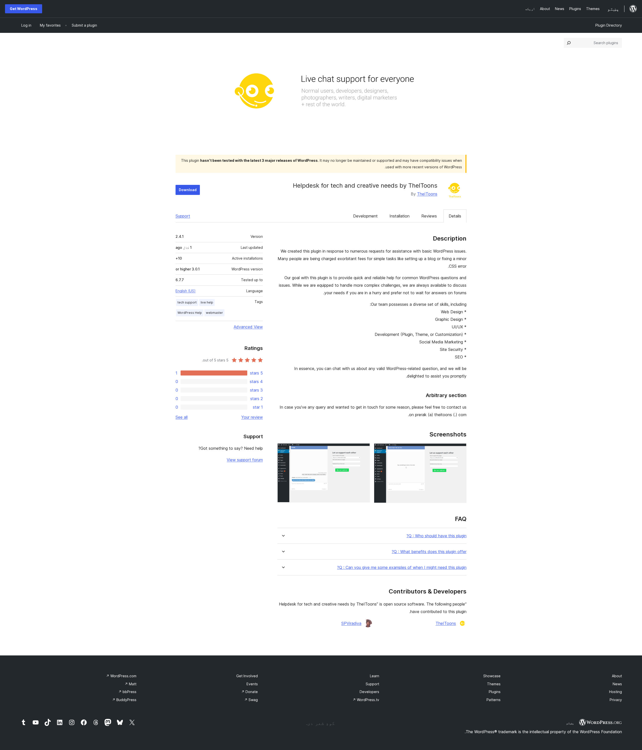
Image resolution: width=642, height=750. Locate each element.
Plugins (495, 692)
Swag (251, 700)
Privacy (616, 700)
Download (188, 190)
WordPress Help (190, 313)
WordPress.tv (366, 700)
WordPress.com (121, 676)
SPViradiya (351, 623)
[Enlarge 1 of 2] (459, 450)
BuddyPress (124, 700)
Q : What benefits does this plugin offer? (429, 551)
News (617, 684)
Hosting (615, 692)
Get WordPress (23, 9)
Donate (249, 692)
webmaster (214, 313)
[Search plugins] (569, 43)
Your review (252, 417)
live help (207, 302)
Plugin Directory (608, 25)
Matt (130, 684)
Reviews (429, 215)
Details (455, 215)
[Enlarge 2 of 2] (363, 450)
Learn (374, 676)
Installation (399, 215)
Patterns (494, 700)
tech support (187, 302)
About (617, 676)
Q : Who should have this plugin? (436, 536)
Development (365, 215)
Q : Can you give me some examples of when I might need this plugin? (401, 567)
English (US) (186, 291)
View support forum (245, 459)
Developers (369, 692)
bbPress (127, 692)
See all (182, 417)
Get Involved (247, 676)
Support (183, 215)
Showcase (492, 676)
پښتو (570, 723)
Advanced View (248, 326)
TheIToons (427, 193)
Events (252, 684)
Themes (494, 684)
